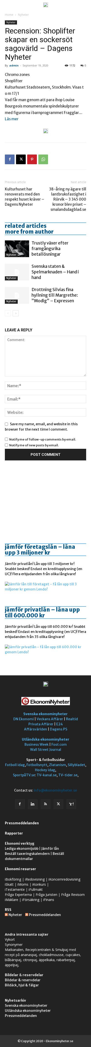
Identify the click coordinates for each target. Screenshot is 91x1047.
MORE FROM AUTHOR (29, 232)
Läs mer (11, 119)
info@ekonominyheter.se (55, 790)
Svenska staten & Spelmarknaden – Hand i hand (55, 272)
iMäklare (11, 899)
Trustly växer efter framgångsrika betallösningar (50, 248)
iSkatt (9, 884)
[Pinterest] (32, 159)
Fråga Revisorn (73, 894)
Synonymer (14, 944)
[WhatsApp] (43, 159)
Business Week (37, 744)
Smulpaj (61, 949)
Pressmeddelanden (22, 823)
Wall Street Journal (45, 749)
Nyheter (23, 15)
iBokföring (13, 879)
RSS (8, 910)
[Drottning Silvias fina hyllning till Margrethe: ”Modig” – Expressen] (17, 295)
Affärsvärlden (35, 729)
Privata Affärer (40, 724)
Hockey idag (45, 770)
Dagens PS (58, 729)
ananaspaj (29, 954)
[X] (21, 159)
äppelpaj (11, 965)
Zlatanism (57, 765)
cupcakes (73, 954)
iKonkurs (39, 884)
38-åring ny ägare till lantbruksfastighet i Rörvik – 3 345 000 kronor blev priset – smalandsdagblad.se (67, 199)
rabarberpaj (66, 959)
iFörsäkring (30, 899)
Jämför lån (50, 848)
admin (14, 65)
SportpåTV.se (24, 775)
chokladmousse (51, 954)
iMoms (22, 884)
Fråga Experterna (18, 894)
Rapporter (14, 833)
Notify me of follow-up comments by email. (42, 439)
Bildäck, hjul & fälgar (22, 985)
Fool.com (59, 744)
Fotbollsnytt (36, 765)
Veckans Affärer (50, 719)
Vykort (10, 939)
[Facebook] (10, 159)
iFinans (48, 899)
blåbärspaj (13, 959)
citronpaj (30, 959)
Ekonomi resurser (20, 869)
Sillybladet (76, 765)
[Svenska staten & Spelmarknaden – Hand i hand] (17, 272)
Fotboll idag (15, 765)
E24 (59, 724)
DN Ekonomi (23, 719)
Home (9, 15)
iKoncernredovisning (64, 879)
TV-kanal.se (47, 775)
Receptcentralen (38, 949)
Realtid (72, 719)
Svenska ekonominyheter (45, 714)
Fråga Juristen (46, 894)
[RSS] (45, 804)
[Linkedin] (33, 804)
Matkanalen (14, 949)
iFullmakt (36, 889)
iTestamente (15, 889)
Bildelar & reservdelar (23, 980)
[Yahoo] (71, 804)
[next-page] (16, 313)
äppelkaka (47, 959)
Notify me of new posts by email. (34, 445)
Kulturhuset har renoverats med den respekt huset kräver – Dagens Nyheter (24, 197)
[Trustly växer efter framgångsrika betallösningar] (17, 248)
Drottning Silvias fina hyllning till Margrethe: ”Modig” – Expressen (55, 295)
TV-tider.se (67, 775)
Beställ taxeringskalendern (27, 853)
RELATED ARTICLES (26, 226)
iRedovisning (35, 879)
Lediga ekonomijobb (21, 848)
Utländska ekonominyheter (45, 739)
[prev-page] (8, 313)
